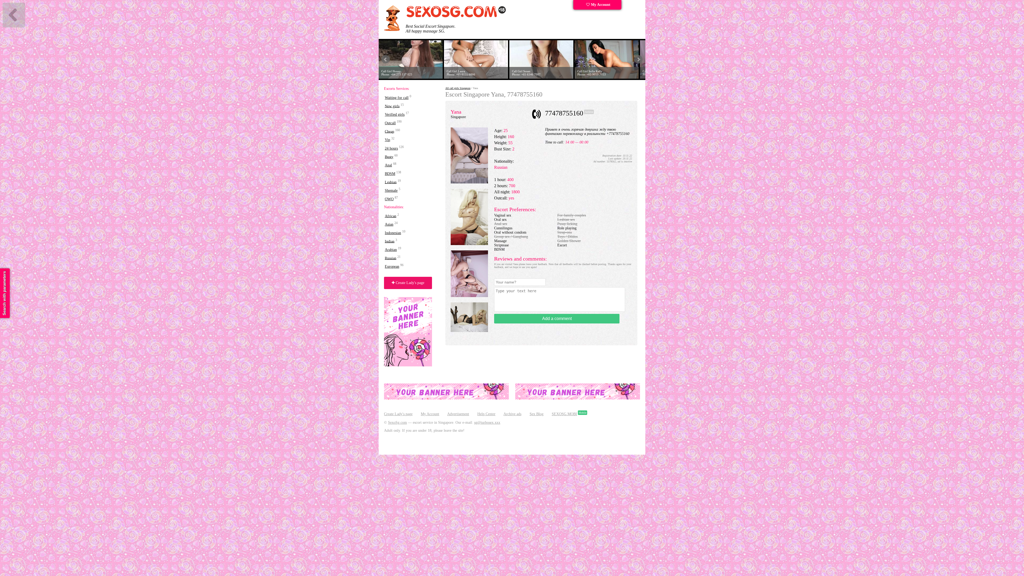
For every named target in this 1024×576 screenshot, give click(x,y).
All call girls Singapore (457, 88)
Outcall (390, 123)
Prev (385, 59)
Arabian (391, 250)
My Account (600, 5)
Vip (387, 140)
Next (638, 59)
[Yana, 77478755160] (469, 182)
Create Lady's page (409, 283)
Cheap (389, 131)
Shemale (391, 191)
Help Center (486, 414)
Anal (388, 165)
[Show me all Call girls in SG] (456, 16)
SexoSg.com (397, 423)
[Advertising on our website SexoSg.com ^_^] (446, 398)
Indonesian (393, 233)
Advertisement (458, 414)
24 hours (391, 148)
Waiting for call (397, 98)
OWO (389, 199)
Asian (389, 224)
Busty (389, 157)
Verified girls (395, 115)
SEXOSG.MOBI (564, 414)
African (390, 216)
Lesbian (391, 182)
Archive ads (512, 414)
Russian (390, 258)
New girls (392, 106)
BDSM (390, 174)
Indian (389, 241)
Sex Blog (536, 414)
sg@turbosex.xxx (487, 423)
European (392, 267)
